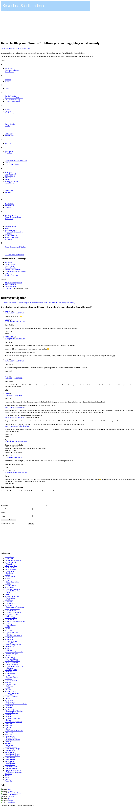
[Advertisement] (17, 25)
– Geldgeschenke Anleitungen (14, 607)
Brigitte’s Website (10, 264)
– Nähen (7, 675)
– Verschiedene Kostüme (12, 756)
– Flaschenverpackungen (12, 596)
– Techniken (9, 741)
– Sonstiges (8, 723)
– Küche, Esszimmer (11, 662)
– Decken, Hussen (10, 585)
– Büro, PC (8, 580)
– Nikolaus (8, 671)
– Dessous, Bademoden (12, 589)
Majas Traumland (10, 174)
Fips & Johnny (9, 113)
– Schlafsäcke (9, 700)
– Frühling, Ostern (10, 598)
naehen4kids (9, 191)
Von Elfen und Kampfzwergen (14, 255)
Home (9, 789)
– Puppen (8, 682)
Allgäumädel (9, 68)
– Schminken (9, 705)
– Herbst (7, 627)
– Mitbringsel (9, 668)
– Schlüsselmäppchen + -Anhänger (16, 704)
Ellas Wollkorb (9, 266)
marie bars (8, 177)
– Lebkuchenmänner (11, 664)
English (10, 800)
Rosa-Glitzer (9, 219)
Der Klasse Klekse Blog (12, 100)
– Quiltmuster (9, 686)
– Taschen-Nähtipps (11, 738)
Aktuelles (10, 791)
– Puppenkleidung (10, 684)
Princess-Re (8, 273)
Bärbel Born (9, 262)
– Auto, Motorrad (10, 569)
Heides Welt (8, 134)
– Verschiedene (9, 752)
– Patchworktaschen (11, 680)
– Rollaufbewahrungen (12, 693)
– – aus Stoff (9, 558)
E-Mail (3, 512)
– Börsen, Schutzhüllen (12, 582)
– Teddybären (9, 743)
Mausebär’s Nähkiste (11, 181)
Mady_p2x (8, 172)
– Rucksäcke (9, 695)
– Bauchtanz (9, 573)
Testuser (28, 48)
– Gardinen (8, 602)
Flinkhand (8, 288)
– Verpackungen (10, 750)
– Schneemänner (10, 709)
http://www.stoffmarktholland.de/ (15, 407)
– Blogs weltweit (10, 576)
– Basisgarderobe (10, 571)
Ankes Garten (9, 72)
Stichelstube (8, 234)
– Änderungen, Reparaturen (13, 772)
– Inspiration (9, 637)
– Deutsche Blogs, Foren (12, 591)
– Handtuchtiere (10, 619)
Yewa (6, 376)
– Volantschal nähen (11, 766)
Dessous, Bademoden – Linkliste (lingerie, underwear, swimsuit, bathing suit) (26, 302)
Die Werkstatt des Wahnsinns (14, 98)
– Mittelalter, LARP (11, 670)
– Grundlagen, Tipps (11, 614)
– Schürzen (8, 716)
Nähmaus (8, 192)
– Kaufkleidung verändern (13, 645)
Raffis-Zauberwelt (10, 215)
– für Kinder (9, 600)
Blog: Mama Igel (10, 176)
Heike (7, 320)
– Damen (8, 584)
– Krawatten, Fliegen (11, 659)
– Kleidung (8, 650)
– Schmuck (8, 707)
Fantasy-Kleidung (10, 286)
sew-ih (7, 228)
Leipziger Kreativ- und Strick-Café (16, 161)
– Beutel (7, 575)
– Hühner (8, 634)
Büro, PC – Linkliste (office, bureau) (64, 302)
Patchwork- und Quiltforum (13, 283)
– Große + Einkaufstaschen (13, 612)
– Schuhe (8, 714)
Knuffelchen (9, 151)
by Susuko (8, 81)
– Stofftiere (8, 734)
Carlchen (7, 88)
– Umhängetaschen (11, 747)
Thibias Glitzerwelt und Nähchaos (15, 247)
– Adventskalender (11, 562)
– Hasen (7, 623)
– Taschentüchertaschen (12, 740)
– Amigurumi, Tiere (11, 566)
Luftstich (7, 162)
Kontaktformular (13, 795)
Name (3, 509)
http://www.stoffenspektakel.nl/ (14, 417)
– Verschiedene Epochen (12, 754)
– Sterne (7, 729)
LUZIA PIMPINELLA (12, 164)
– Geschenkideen (10, 610)
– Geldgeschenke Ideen (12, 609)
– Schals (7, 698)
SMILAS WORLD (11, 230)
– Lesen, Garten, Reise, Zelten (14, 666)
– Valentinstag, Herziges (12, 749)
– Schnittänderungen (11, 713)
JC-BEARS (9, 337)
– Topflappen (9, 745)
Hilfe (9, 798)
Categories (11, 802)
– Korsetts (8, 655)
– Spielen (8, 727)
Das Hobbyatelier (10, 96)
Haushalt (7, 779)
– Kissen (7, 648)
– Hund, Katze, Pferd (11, 632)
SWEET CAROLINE (12, 237)
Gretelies (7, 126)
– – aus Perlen (9, 557)
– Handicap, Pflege (11, 618)
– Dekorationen (10, 587)
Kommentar (4, 505)
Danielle (7, 311)
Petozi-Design (9, 205)
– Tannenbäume (10, 736)
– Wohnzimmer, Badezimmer (14, 770)
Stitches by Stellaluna (11, 235)
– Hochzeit (8, 630)
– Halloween (9, 616)
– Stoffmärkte (9, 732)
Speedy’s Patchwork (11, 275)
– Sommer (8, 720)
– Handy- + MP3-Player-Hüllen (15, 621)
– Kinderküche (9, 646)
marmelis (7, 179)
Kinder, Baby (9, 781)
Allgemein (8, 775)
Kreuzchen (8, 153)
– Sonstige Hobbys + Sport (13, 722)
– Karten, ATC (9, 643)
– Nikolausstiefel (10, 673)
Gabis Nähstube (10, 124)
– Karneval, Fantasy (11, 641)
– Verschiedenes (10, 757)
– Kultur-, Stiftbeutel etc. (12, 661)
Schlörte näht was (10, 226)
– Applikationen (10, 567)
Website (3, 516)
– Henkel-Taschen (10, 625)
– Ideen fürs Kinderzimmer (13, 636)
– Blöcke (7, 578)
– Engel (7, 593)
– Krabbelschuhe (10, 657)
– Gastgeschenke (10, 603)
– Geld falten (9, 605)
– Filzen (7, 594)
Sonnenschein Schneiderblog (14, 232)
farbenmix (8, 109)
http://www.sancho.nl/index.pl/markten (17, 426)
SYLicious (8, 239)
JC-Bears (8, 143)
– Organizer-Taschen (11, 677)
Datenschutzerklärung (14, 793)
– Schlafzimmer (10, 702)
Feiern (7, 777)
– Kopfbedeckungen (11, 654)
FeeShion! (8, 111)
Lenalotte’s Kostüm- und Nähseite (15, 271)
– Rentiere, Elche (10, 691)
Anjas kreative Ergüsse (12, 70)
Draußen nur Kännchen (12, 101)
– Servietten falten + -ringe (13, 718)
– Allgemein (8, 564)
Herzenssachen (9, 135)
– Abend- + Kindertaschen (13, 560)
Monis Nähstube (10, 183)
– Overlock (8, 679)
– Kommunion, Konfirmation (14, 652)
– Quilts (7, 688)
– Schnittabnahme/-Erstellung (14, 711)
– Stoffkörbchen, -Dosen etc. (14, 731)
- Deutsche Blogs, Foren (18, 48)
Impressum (11, 796)
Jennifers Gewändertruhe (13, 270)
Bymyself (8, 80)
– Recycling (8, 689)
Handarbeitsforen (10, 284)
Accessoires (8, 774)
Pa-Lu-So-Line (9, 204)
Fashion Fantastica (10, 268)
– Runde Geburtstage (11, 697)
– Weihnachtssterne (11, 768)
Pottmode (8, 207)
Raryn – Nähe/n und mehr (13, 217)
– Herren (7, 628)
